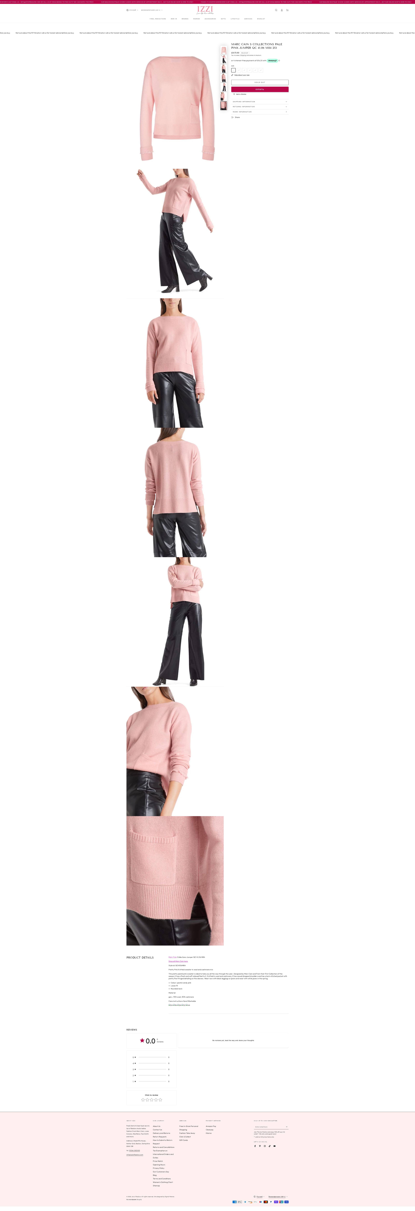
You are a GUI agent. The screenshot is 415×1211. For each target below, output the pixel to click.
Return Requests (160, 1137)
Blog (154, 1175)
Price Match (158, 1161)
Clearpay (209, 1130)
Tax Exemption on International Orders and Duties (163, 1154)
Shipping (243, 55)
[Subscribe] (287, 1126)
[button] (276, 10)
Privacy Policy (158, 1168)
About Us (156, 1126)
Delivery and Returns (161, 1133)
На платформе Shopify (134, 1199)
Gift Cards (183, 1140)
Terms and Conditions (162, 1179)
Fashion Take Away (187, 1133)
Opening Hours (159, 1165)
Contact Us (157, 1130)
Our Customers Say (161, 1172)
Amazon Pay (211, 1126)
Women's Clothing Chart (163, 1182)
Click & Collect (185, 1137)
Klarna (208, 1133)
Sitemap (156, 1186)
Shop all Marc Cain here (178, 961)
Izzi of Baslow (136, 1196)
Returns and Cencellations (163, 1147)
